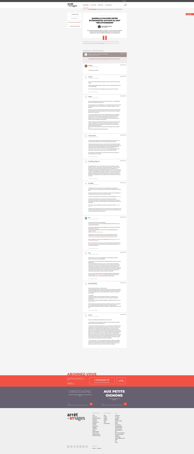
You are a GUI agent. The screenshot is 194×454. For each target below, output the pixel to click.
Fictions (93, 415)
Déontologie (94, 423)
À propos (116, 422)
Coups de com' (94, 416)
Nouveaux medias (95, 426)
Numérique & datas (95, 422)
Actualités (93, 5)
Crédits (116, 439)
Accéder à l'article (75, 14)
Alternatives (94, 424)
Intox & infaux (94, 419)
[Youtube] (74, 447)
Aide (116, 431)
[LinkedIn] (87, 447)
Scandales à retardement (96, 418)
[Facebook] (68, 447)
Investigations (94, 420)
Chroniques (108, 5)
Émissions (100, 5)
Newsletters (117, 435)
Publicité (93, 430)
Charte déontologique (118, 426)
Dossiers (105, 420)
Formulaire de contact (118, 427)
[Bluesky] (71, 447)
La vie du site (117, 416)
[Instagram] (77, 447)
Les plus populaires (107, 423)
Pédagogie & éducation (96, 434)
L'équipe (116, 423)
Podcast (116, 442)
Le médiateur (117, 418)
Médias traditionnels (95, 431)
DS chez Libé (99, 448)
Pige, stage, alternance (118, 430)
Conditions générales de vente (120, 438)
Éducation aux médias (118, 420)
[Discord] (83, 447)
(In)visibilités (94, 427)
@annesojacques (104, 27)
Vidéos (105, 422)
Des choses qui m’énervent (97, 232)
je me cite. (119, 196)
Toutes (105, 415)
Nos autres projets (118, 424)
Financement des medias (96, 435)
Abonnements (117, 415)
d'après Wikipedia (99, 274)
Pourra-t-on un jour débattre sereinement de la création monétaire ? (102, 236)
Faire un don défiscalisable (119, 434)
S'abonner (189, 14)
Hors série (94, 448)
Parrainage (116, 419)
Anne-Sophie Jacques (106, 26)
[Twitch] (80, 447)
